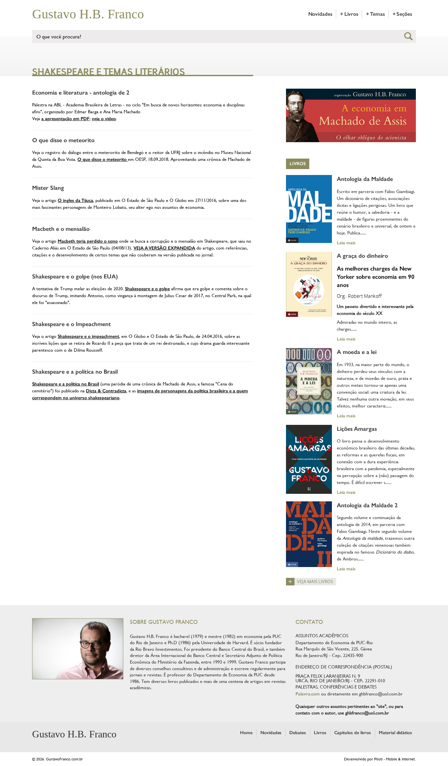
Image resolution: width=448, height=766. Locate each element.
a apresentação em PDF (65, 118)
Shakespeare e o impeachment (88, 336)
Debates (297, 732)
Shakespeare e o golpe (147, 289)
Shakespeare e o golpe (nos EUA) (75, 276)
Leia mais (346, 242)
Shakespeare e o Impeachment (71, 324)
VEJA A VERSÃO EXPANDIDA (164, 248)
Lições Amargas (357, 428)
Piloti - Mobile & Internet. (395, 759)
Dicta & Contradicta (106, 391)
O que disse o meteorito (63, 140)
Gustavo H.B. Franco (88, 14)
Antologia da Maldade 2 (367, 505)
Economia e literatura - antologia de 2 (81, 92)
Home (246, 732)
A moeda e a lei (357, 352)
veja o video (104, 118)
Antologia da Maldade (365, 179)
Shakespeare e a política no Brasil (75, 371)
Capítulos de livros (352, 732)
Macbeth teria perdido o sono (88, 241)
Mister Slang (48, 187)
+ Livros (349, 14)
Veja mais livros (315, 581)
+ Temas (375, 14)
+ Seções (402, 14)
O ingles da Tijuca (75, 200)
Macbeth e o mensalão (61, 228)
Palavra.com (307, 694)
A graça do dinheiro (362, 255)
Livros (298, 163)
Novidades (320, 14)
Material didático (395, 732)
